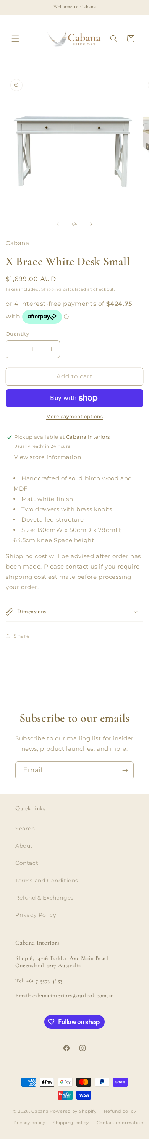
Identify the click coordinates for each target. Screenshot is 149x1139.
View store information (47, 457)
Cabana (39, 1111)
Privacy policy (29, 1122)
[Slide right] (91, 223)
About (24, 845)
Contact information (120, 1122)
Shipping (51, 289)
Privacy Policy (35, 914)
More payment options (74, 416)
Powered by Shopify (73, 1111)
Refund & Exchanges (44, 897)
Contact (26, 863)
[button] (15, 38)
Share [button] (21, 635)
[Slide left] (57, 223)
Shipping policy (71, 1122)
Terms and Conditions (46, 880)
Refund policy (120, 1111)
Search (25, 828)
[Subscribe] (125, 770)
